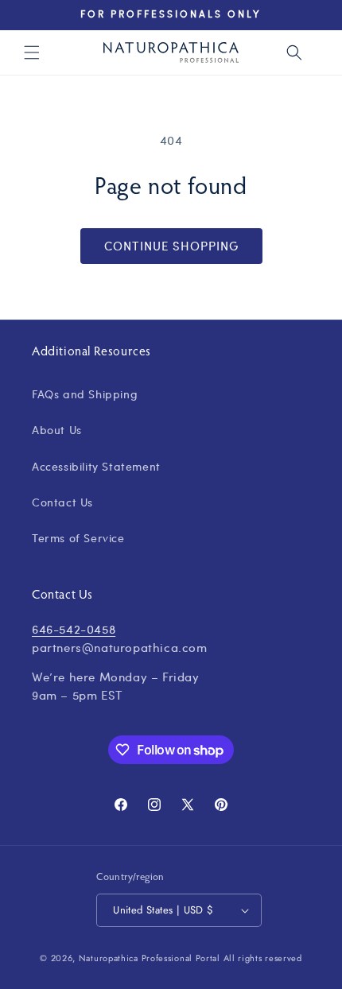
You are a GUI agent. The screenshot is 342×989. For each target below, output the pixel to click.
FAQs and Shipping (85, 393)
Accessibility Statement (96, 466)
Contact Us (62, 502)
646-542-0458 (73, 629)
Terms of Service (78, 537)
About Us (57, 429)
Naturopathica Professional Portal (149, 958)
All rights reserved (262, 958)
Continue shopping (171, 245)
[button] (31, 52)
